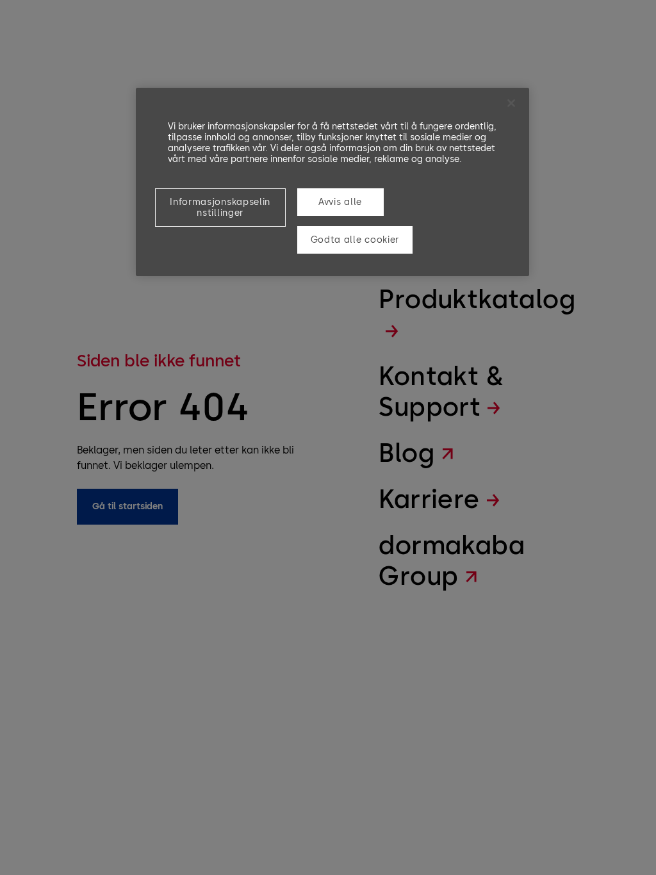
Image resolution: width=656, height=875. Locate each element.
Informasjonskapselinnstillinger (220, 207)
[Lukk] (511, 103)
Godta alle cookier (355, 239)
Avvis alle (340, 202)
